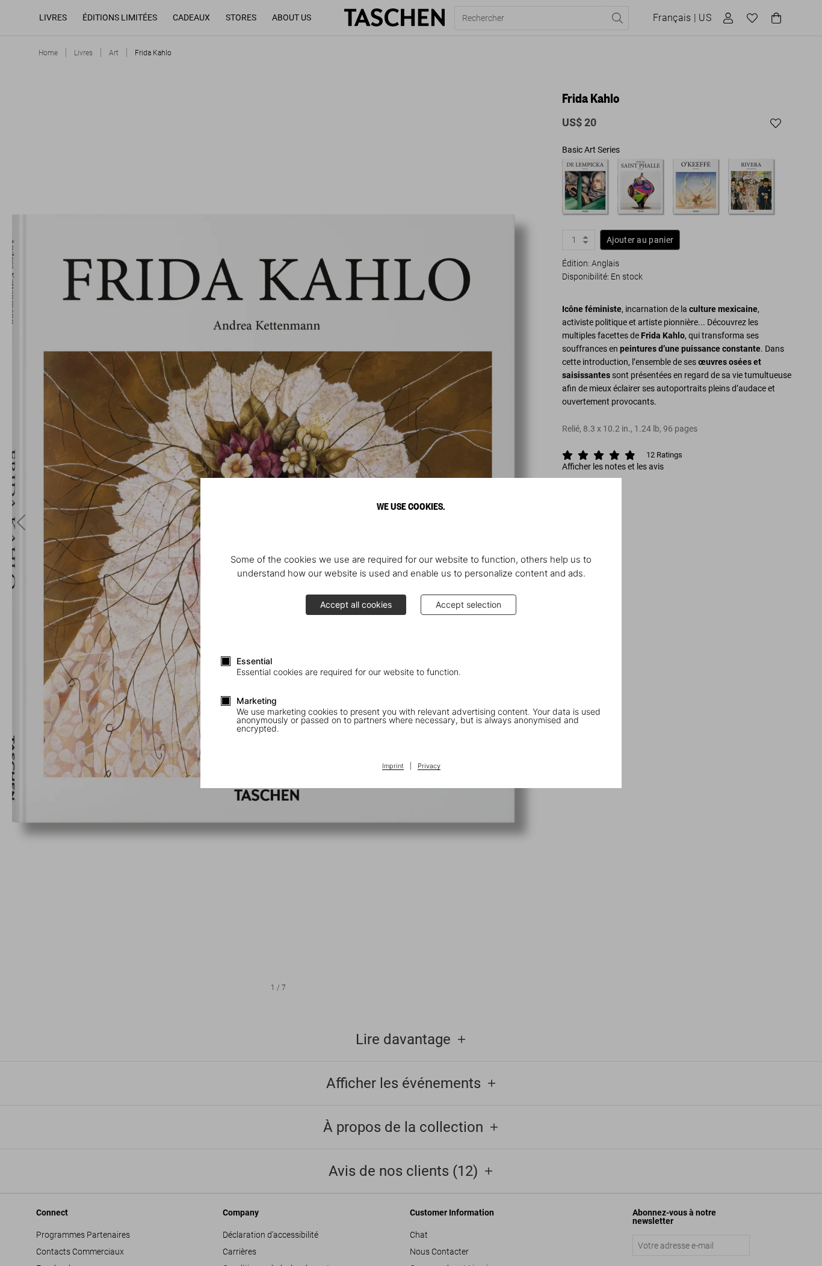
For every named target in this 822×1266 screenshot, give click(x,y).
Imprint (393, 766)
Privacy (429, 766)
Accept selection (468, 604)
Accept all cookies (356, 604)
